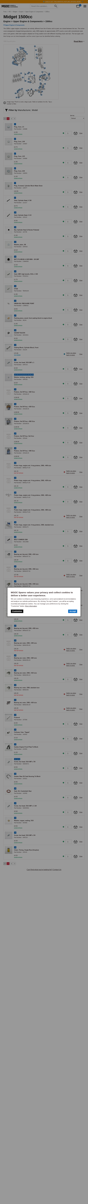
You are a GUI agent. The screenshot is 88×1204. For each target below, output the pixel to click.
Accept (72, 611)
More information (31, 606)
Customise (17, 611)
